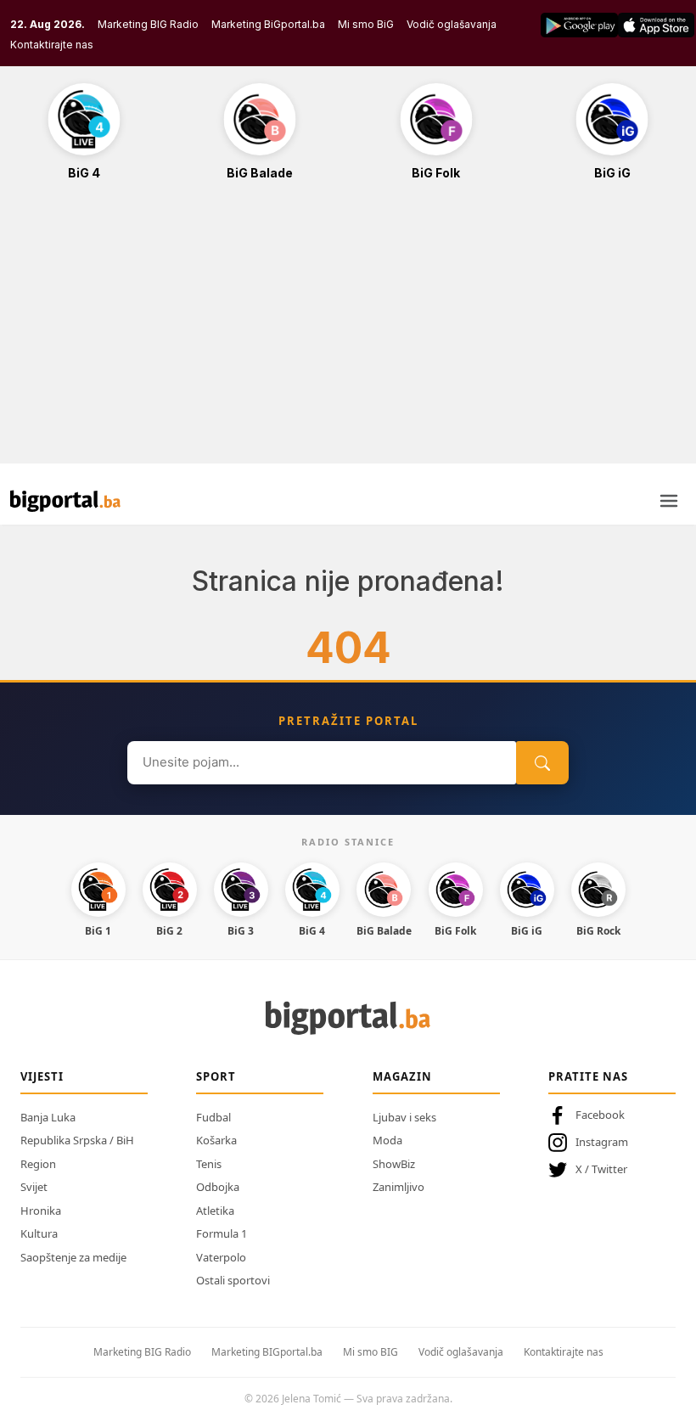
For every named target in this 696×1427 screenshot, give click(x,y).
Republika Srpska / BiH (77, 1140)
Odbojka (217, 1186)
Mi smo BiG (366, 24)
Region (38, 1163)
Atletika (215, 1210)
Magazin (402, 1076)
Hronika (40, 1210)
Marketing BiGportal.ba (268, 24)
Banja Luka (48, 1117)
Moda (387, 1140)
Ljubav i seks (404, 1117)
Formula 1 (221, 1233)
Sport (216, 1076)
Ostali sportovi (233, 1280)
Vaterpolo (221, 1257)
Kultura (39, 1233)
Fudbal (213, 1117)
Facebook (600, 1114)
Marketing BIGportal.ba (267, 1352)
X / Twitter (601, 1169)
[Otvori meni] (669, 501)
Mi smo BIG (370, 1352)
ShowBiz (394, 1163)
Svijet (34, 1186)
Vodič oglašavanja (452, 24)
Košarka (216, 1140)
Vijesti (42, 1076)
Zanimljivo (398, 1186)
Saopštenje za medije (73, 1257)
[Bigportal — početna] (65, 501)
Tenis (209, 1163)
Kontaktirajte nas (51, 44)
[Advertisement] (348, 331)
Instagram (601, 1141)
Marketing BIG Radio (148, 24)
